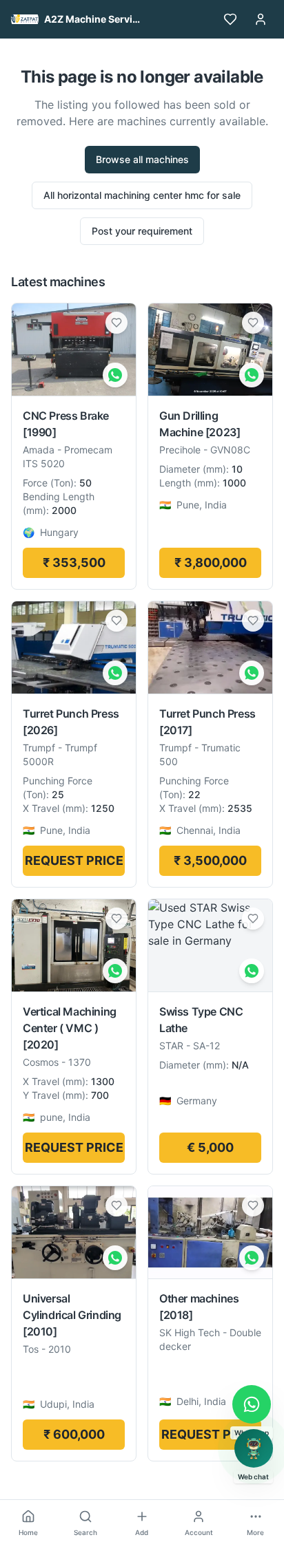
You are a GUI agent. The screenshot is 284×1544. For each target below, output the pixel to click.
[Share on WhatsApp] (115, 375)
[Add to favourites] (116, 323)
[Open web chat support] (253, 1448)
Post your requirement (142, 231)
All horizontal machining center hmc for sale (142, 195)
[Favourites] (230, 19)
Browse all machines (142, 159)
